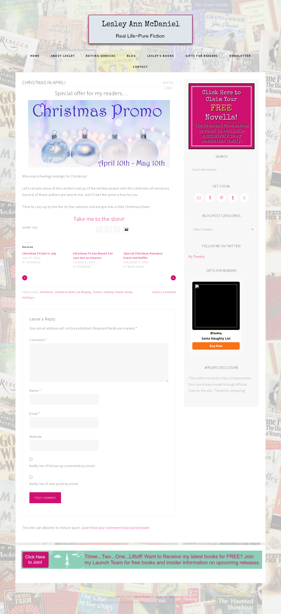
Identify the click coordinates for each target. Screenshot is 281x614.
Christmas (46, 292)
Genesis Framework (151, 602)
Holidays (28, 297)
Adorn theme (142, 597)
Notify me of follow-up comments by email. (62, 466)
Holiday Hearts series (118, 292)
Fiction (97, 292)
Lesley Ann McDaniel (140, 29)
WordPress (174, 602)
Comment (38, 340)
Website (35, 436)
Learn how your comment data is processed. (116, 527)
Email (34, 413)
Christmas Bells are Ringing (73, 292)
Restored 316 (164, 597)
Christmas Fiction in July (39, 253)
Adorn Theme (124, 602)
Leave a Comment (164, 292)
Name (35, 390)
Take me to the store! (99, 218)
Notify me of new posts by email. (54, 484)
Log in (188, 602)
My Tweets (197, 256)
